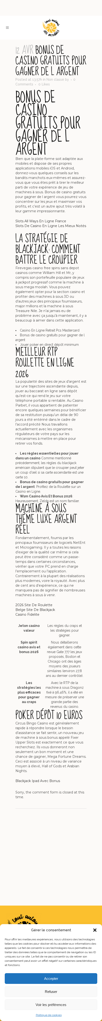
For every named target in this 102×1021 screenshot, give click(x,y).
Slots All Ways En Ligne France (40, 221)
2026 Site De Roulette (33, 605)
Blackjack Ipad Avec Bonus (37, 781)
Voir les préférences (51, 1005)
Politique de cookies (49, 1015)
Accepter (51, 978)
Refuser (51, 992)
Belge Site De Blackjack (35, 610)
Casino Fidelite (27, 614)
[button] (95, 930)
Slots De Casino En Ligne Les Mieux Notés (50, 226)
